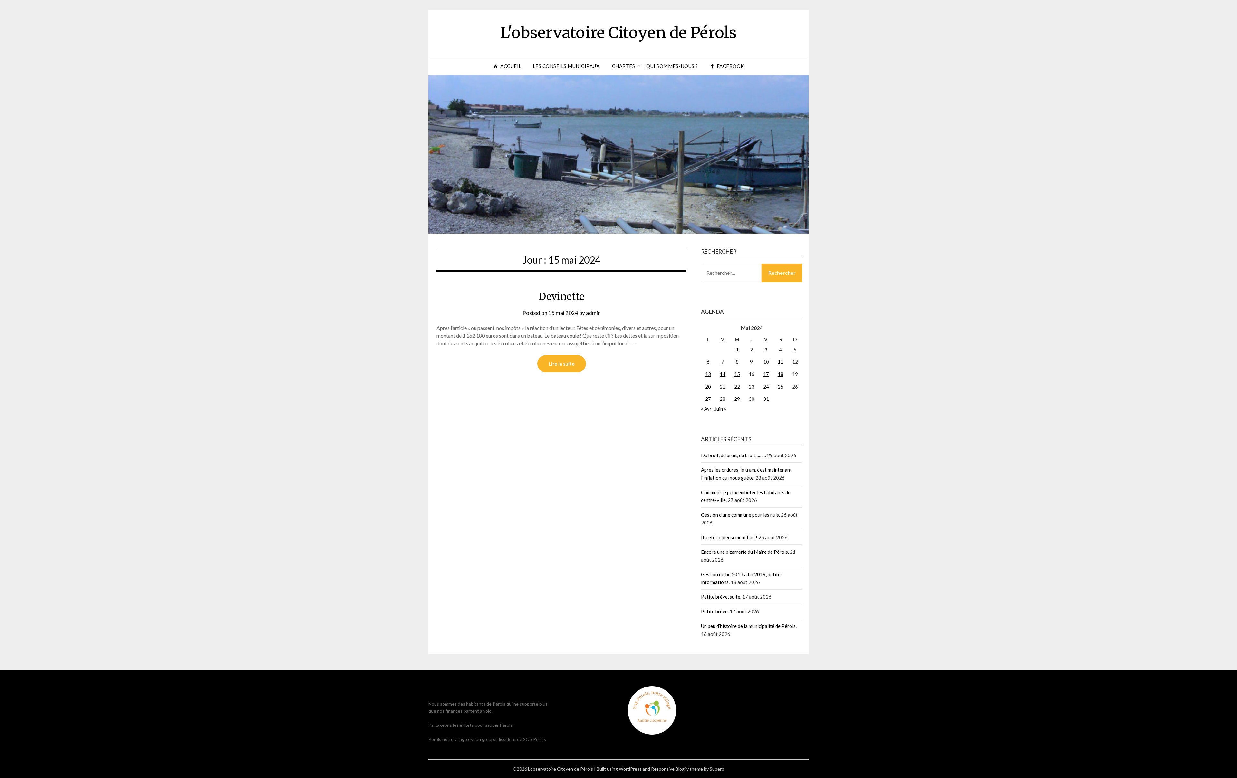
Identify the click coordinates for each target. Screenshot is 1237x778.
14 (722, 374)
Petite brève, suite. (721, 597)
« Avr (706, 409)
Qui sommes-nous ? (672, 66)
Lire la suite (562, 364)
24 (766, 386)
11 (780, 362)
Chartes (623, 66)
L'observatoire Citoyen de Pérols (618, 32)
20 (708, 386)
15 (737, 374)
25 (780, 386)
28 (722, 399)
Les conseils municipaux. (567, 66)
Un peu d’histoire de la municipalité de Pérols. (749, 626)
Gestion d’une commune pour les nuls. (740, 515)
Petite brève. (715, 611)
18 (780, 374)
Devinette (561, 296)
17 (766, 374)
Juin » (720, 409)
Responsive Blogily (670, 769)
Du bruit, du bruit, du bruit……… (733, 455)
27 (708, 399)
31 (766, 399)
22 (737, 386)
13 (708, 374)
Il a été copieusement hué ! (729, 537)
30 (751, 399)
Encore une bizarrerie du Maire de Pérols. (745, 552)
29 (737, 399)
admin (593, 313)
